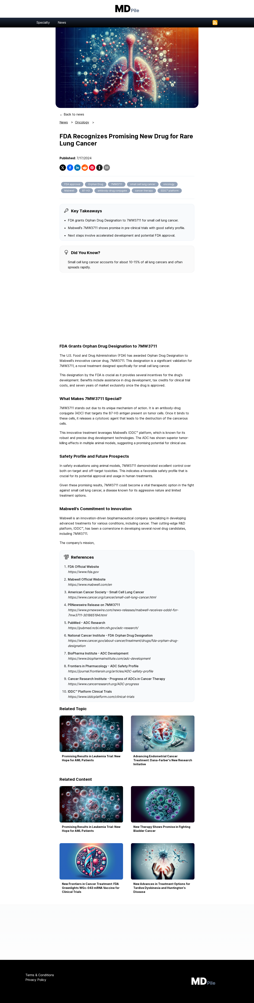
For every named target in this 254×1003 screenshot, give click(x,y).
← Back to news (72, 114)
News (62, 22)
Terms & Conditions (39, 975)
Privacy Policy (35, 980)
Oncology (82, 122)
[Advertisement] (127, 308)
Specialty (43, 22)
